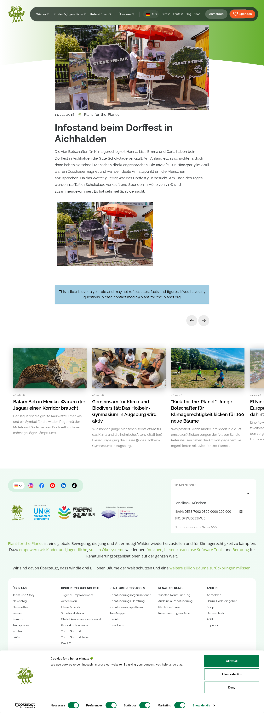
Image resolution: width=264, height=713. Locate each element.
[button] (42, 14)
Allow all (232, 661)
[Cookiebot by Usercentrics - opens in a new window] (25, 705)
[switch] (111, 705)
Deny (231, 687)
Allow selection (231, 674)
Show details (201, 705)
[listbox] (213, 493)
